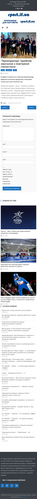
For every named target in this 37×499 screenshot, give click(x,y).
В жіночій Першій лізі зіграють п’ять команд (32, 107)
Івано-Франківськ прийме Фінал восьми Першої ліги (18, 438)
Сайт (4, 159)
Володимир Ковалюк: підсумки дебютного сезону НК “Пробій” (19, 316)
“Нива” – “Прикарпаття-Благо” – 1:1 (13, 373)
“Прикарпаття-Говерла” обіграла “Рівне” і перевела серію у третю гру (16, 394)
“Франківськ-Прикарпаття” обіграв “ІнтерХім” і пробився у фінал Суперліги (17, 426)
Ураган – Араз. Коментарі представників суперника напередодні (15, 232)
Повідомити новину (18, 6)
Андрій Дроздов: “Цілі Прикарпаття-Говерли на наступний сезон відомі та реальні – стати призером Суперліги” (18, 337)
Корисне (9, 70)
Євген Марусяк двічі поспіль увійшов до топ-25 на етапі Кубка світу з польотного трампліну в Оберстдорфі (18, 299)
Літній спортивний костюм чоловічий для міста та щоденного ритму (18, 345)
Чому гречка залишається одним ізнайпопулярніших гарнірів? (13, 323)
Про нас (10, 4)
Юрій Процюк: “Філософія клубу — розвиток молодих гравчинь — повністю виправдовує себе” (19, 360)
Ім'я (4, 144)
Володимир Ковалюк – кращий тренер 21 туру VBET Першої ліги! (17, 407)
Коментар (6, 126)
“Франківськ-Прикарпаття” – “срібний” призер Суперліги (17, 387)
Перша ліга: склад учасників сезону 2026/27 (16, 310)
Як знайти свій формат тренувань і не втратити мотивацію (18, 401)
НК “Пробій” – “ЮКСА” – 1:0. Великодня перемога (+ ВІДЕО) (18, 367)
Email (5, 152)
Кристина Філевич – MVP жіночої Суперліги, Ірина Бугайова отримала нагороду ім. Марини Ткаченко (19, 379)
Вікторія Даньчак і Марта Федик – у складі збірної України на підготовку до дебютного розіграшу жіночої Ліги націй (19, 352)
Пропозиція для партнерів (22, 4)
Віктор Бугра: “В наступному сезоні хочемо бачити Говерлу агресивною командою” (16, 329)
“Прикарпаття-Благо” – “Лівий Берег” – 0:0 (16, 432)
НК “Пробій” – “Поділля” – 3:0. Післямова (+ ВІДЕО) (18, 414)
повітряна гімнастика (14, 103)
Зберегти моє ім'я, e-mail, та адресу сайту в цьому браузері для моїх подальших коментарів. (8, 176)
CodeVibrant (23, 497)
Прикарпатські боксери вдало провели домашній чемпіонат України (15, 265)
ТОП (15, 70)
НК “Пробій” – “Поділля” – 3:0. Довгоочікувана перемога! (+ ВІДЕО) (17, 419)
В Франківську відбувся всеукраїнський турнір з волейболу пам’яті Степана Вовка (6, 107)
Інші (3, 70)
